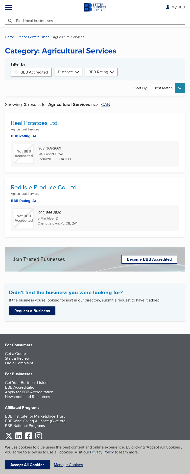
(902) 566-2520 (49, 213)
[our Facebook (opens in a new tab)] (29, 438)
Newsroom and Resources (27, 396)
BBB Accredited (34, 72)
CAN (105, 104)
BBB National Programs (25, 425)
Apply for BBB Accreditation (29, 392)
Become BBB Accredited (149, 259)
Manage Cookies (68, 464)
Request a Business (32, 311)
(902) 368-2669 (49, 148)
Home (9, 36)
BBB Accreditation (21, 387)
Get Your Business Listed (26, 382)
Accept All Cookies (27, 465)
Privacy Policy (102, 452)
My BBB (178, 7)
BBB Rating (98, 72)
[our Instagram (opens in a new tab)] (39, 438)
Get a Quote (15, 353)
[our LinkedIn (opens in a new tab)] (19, 438)
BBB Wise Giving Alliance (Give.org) (36, 421)
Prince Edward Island (33, 36)
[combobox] (168, 88)
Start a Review (17, 358)
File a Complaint (19, 363)
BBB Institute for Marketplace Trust (35, 416)
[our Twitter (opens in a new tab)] (9, 438)
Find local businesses (34, 21)
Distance (65, 72)
